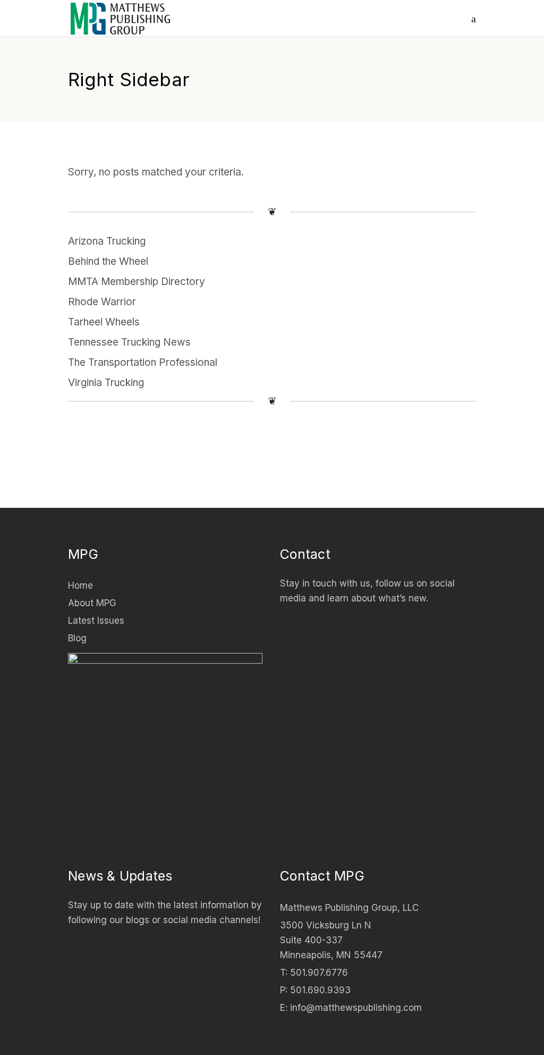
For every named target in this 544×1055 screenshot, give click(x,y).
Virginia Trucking (106, 382)
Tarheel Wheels (104, 322)
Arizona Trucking (107, 241)
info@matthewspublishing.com (356, 1007)
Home (80, 585)
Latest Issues (96, 620)
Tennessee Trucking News (129, 342)
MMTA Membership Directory (136, 281)
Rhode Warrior (102, 302)
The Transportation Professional (142, 362)
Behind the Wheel (108, 261)
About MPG (92, 603)
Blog (77, 638)
